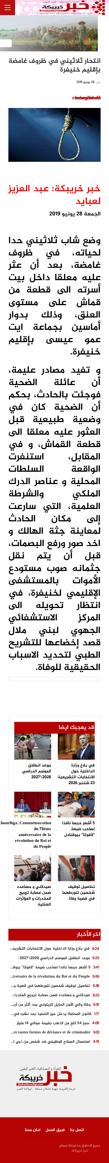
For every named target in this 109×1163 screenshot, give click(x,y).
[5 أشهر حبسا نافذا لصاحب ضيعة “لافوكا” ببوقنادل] (76, 804)
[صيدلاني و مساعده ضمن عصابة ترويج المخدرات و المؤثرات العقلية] (32, 868)
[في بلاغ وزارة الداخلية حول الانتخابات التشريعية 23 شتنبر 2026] (76, 746)
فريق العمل (55, 1130)
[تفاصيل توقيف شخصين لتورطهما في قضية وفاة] (76, 868)
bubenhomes (88, 98)
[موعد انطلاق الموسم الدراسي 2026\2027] (32, 746)
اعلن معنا (33, 1130)
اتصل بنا (77, 1130)
